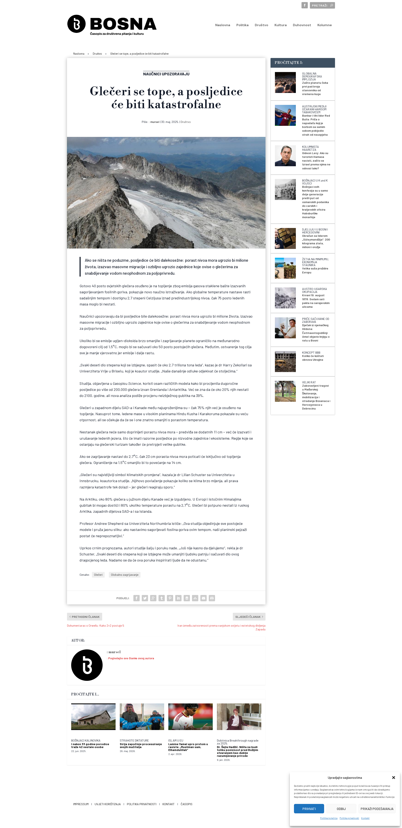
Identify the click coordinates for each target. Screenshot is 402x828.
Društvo (261, 25)
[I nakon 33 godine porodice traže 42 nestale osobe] (93, 719)
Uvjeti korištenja (108, 804)
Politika (242, 25)
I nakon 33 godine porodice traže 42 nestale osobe (90, 745)
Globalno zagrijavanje (124, 574)
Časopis (186, 804)
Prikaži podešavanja (377, 809)
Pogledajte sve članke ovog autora (131, 658)
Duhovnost (302, 25)
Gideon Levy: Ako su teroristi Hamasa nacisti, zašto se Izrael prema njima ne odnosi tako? (316, 160)
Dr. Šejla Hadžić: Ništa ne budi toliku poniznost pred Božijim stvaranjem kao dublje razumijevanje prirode (237, 751)
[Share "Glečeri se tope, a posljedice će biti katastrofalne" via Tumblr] (161, 598)
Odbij (341, 809)
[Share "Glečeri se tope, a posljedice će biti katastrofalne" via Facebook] (136, 598)
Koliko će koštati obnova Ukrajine (313, 357)
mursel (154, 122)
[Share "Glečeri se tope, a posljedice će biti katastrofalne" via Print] (212, 598)
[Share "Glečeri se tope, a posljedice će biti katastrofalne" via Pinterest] (170, 598)
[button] (394, 777)
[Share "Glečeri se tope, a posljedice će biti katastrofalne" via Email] (203, 598)
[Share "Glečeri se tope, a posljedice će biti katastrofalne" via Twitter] (145, 598)
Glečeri (98, 574)
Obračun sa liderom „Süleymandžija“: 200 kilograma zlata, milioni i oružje (316, 241)
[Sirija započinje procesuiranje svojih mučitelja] (142, 719)
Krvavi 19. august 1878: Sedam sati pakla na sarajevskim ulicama (316, 300)
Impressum (81, 804)
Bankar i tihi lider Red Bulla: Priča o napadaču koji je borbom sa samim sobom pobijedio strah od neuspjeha (316, 125)
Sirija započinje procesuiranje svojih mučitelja (141, 745)
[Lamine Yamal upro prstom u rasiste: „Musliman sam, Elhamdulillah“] (190, 719)
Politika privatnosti (349, 818)
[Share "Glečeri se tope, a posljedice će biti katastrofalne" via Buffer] (187, 598)
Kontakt (365, 818)
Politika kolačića (329, 818)
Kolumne (324, 25)
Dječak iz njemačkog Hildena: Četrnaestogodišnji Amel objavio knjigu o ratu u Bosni (316, 332)
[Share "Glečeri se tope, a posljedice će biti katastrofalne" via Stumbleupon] (195, 598)
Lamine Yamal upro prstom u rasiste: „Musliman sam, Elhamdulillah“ (188, 747)
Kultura (280, 25)
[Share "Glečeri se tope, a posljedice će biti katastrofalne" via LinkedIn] (178, 598)
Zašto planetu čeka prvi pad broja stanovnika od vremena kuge (315, 88)
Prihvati (309, 809)
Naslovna (222, 25)
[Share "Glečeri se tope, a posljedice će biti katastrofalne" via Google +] (153, 598)
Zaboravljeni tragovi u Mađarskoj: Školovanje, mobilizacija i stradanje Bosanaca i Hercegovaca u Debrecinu (316, 397)
